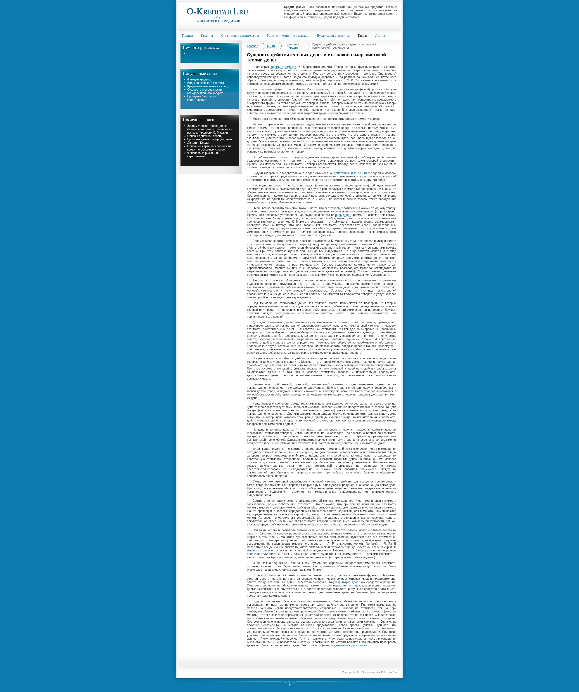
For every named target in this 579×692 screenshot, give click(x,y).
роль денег (343, 215)
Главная (252, 46)
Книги (271, 46)
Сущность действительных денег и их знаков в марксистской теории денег (344, 46)
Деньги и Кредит (293, 46)
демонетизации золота (349, 645)
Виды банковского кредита (205, 83)
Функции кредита (199, 79)
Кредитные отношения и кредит (208, 86)
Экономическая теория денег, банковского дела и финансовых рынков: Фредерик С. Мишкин (209, 129)
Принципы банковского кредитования (202, 98)
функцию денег (348, 582)
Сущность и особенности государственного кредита (205, 91)
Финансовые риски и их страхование (203, 154)
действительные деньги (350, 173)
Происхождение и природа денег (209, 139)
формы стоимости (283, 66)
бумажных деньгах (260, 550)
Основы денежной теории (204, 136)
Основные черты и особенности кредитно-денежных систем (209, 147)
